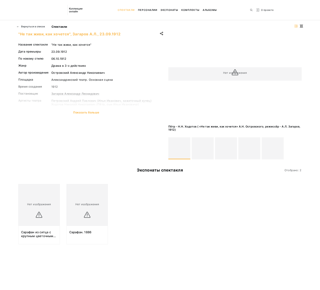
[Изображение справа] (296, 26)
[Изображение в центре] (301, 26)
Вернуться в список (33, 26)
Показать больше (86, 112)
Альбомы (210, 10)
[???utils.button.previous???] (172, 148)
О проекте (267, 10)
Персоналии (147, 10)
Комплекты (190, 10)
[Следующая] (298, 148)
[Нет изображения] (179, 148)
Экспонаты (169, 10)
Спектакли (126, 10)
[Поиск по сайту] (251, 10)
